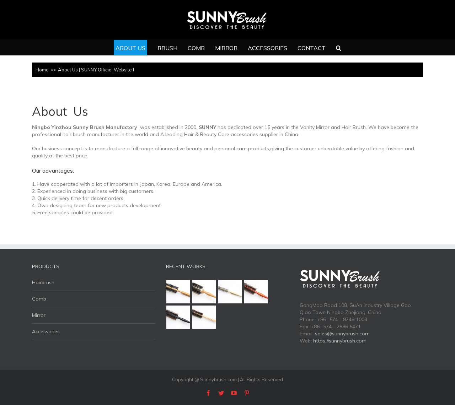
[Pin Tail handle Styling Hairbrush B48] (230, 291)
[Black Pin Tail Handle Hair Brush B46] (178, 317)
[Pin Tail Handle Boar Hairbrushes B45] (204, 317)
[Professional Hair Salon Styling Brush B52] (178, 291)
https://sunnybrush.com (339, 341)
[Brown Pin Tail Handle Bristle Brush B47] (256, 291)
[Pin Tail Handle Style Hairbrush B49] (204, 291)
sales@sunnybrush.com (342, 333)
